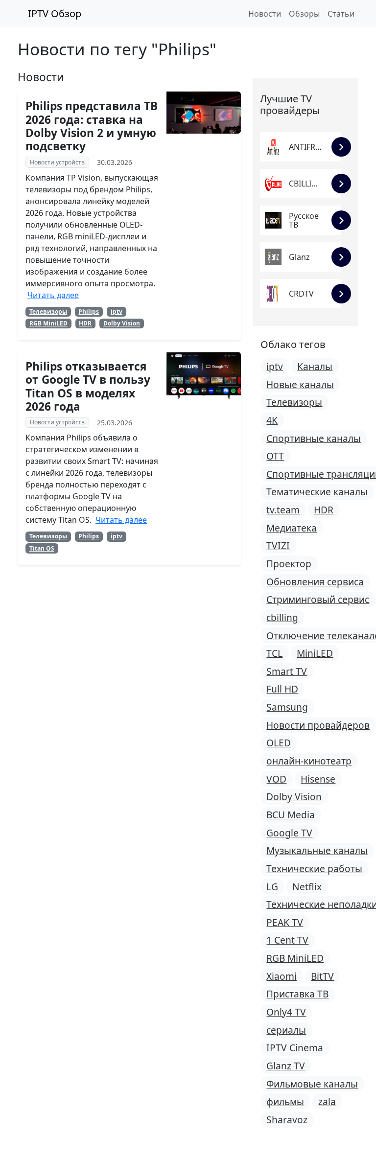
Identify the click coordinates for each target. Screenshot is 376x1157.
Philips (88, 311)
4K (272, 420)
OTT (275, 456)
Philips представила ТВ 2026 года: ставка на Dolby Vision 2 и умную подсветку (91, 126)
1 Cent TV (287, 940)
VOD (276, 779)
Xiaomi (281, 976)
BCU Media (290, 814)
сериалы (286, 1030)
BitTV (322, 976)
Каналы (314, 366)
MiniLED (315, 653)
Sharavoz (286, 1119)
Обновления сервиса (315, 581)
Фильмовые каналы (312, 1083)
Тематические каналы (317, 491)
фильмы (285, 1101)
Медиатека (291, 527)
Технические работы (314, 868)
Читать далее (53, 295)
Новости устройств (57, 162)
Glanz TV (285, 1065)
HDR (85, 323)
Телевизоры (48, 311)
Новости (264, 13)
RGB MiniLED (48, 323)
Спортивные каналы (313, 438)
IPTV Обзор (53, 13)
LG (272, 886)
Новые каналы (300, 384)
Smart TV (286, 671)
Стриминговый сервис (317, 599)
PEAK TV (284, 922)
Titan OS (41, 548)
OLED (278, 742)
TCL (274, 653)
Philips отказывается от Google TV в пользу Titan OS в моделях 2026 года (87, 386)
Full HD (282, 688)
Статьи (341, 13)
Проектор (288, 563)
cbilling (282, 617)
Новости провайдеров (318, 725)
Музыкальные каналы (317, 850)
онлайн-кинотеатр (309, 760)
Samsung (287, 707)
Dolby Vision (121, 323)
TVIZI (278, 545)
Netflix (307, 886)
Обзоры (304, 13)
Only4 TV (286, 1011)
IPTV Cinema (294, 1047)
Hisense (318, 779)
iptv (116, 311)
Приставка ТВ (297, 993)
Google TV (289, 832)
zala (327, 1101)
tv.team (283, 509)
